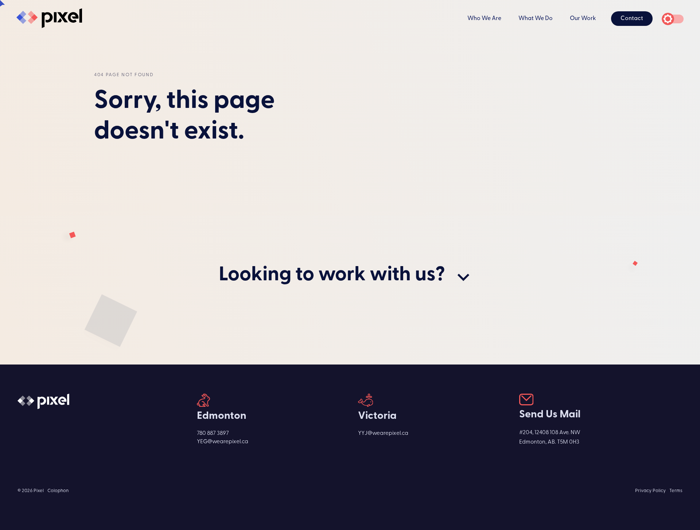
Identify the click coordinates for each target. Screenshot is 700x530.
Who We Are (484, 19)
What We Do (535, 19)
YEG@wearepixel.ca (222, 442)
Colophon (58, 490)
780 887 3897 (213, 433)
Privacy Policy (650, 490)
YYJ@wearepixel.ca (383, 433)
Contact (632, 19)
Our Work (583, 19)
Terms (675, 490)
